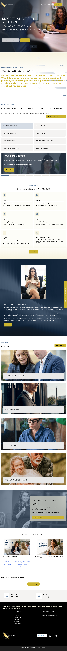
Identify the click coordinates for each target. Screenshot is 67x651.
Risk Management (9, 140)
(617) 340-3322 (48, 4)
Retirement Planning (10, 133)
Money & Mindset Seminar (49, 615)
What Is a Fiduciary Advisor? (9, 556)
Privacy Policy (18, 621)
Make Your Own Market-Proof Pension (12, 577)
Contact (17, 619)
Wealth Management (10, 125)
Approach (18, 617)
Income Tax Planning (43, 126)
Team (17, 615)
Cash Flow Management (11, 148)
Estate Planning (41, 133)
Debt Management (42, 148)
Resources (18, 611)
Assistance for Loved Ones (44, 140)
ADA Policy (17, 623)
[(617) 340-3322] (42, 5)
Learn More (9, 169)
